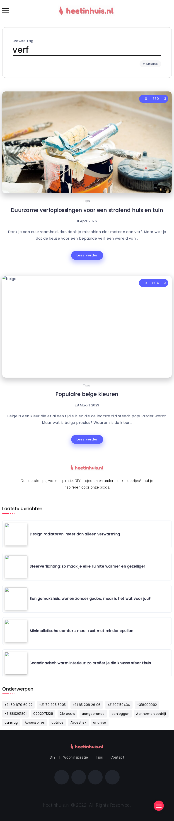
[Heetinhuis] (86, 10)
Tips (86, 201)
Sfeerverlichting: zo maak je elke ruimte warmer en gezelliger (87, 566)
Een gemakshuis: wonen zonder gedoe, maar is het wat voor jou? (90, 598)
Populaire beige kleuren (87, 394)
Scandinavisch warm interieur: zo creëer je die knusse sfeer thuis (90, 663)
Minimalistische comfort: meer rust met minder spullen (81, 630)
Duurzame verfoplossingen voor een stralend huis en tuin (87, 210)
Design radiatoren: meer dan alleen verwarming (75, 534)
